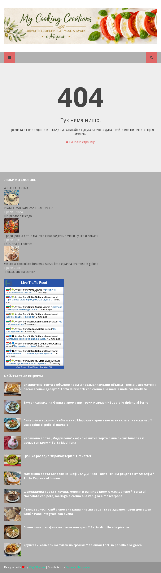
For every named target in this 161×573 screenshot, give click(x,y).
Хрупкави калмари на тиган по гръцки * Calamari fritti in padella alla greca (82, 545)
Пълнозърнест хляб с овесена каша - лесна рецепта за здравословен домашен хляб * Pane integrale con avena (87, 511)
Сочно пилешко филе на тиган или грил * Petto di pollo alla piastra (76, 527)
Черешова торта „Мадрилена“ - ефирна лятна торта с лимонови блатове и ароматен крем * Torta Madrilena (83, 440)
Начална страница (81, 142)
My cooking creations (25, 346)
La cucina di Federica (18, 244)
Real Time (33, 367)
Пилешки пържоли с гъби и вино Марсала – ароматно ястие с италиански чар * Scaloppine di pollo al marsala (87, 422)
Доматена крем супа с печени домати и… (34, 308)
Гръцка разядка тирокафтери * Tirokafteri (57, 456)
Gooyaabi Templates (77, 567)
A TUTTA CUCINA (16, 188)
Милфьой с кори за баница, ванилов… (26, 339)
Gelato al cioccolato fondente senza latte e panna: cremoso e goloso (51, 264)
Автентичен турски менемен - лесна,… (31, 291)
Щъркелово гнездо (18, 216)
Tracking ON (46, 367)
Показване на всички (20, 272)
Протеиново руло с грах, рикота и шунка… (29, 299)
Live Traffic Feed (34, 283)
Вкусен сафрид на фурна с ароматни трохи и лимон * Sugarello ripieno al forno (85, 402)
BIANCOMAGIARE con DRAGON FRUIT (30, 208)
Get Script (21, 367)
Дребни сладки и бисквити (20, 317)
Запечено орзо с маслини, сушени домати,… (30, 353)
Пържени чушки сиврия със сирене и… (27, 363)
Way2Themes (37, 567)
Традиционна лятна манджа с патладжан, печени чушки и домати (51, 236)
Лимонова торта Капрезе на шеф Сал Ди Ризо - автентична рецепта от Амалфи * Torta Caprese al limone (88, 476)
